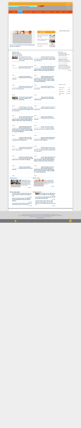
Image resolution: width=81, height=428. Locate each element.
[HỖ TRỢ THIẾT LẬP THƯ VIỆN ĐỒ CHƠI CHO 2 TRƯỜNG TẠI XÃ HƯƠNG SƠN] (15, 100)
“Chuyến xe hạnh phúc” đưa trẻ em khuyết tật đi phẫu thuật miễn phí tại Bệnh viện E (44, 110)
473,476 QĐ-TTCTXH (62, 55)
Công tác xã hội (15, 54)
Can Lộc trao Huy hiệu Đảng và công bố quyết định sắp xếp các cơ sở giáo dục (49, 184)
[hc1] (64, 35)
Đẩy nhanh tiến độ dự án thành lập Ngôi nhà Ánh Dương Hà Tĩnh (26, 69)
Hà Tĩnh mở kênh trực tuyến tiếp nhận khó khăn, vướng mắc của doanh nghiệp (42, 38)
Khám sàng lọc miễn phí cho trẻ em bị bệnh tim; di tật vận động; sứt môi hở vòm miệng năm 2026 (22, 90)
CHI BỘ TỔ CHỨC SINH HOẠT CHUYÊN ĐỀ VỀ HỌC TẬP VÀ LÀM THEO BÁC (22, 80)
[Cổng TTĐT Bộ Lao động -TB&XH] (64, 80)
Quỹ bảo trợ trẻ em (16, 56)
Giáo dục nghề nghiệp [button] (28, 14)
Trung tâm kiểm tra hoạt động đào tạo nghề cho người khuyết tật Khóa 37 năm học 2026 (22, 151)
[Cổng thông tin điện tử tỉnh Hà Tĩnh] (64, 84)
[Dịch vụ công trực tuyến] (64, 86)
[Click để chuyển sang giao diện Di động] (15, 223)
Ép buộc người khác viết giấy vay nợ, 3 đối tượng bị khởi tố (43, 42)
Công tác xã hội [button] (48, 14)
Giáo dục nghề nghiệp (17, 57)
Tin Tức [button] (19, 14)
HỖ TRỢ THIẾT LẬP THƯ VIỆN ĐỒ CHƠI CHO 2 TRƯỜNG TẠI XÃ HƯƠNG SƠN (25, 101)
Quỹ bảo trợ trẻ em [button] (38, 14)
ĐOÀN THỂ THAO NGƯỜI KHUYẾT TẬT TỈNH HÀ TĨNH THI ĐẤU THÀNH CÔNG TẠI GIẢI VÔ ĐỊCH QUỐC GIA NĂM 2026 (22, 161)
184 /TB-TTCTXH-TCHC (62, 67)
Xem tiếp (29, 189)
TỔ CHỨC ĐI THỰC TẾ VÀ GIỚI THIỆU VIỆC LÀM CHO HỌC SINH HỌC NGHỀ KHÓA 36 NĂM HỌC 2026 (22, 141)
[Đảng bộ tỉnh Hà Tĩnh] (64, 82)
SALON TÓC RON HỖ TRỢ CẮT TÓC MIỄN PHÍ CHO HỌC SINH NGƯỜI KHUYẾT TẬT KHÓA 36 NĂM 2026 (44, 141)
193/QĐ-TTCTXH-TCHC (62, 61)
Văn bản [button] (54, 14)
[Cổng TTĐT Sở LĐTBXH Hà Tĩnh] (64, 76)
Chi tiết (13, 67)
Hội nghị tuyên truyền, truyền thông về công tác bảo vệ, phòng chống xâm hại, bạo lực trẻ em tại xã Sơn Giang (26, 61)
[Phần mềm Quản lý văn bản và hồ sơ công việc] (64, 74)
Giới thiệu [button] (14, 14)
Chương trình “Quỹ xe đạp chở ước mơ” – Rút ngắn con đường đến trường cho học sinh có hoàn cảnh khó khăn (44, 130)
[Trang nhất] (10, 14)
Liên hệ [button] (66, 14)
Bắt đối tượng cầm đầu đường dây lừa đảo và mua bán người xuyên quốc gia (42, 47)
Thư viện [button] (60, 14)
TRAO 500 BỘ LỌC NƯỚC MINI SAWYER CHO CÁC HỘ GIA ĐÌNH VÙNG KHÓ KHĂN (44, 101)
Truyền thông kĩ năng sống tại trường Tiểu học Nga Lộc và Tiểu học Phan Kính (44, 90)
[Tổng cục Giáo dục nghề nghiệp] (64, 78)
